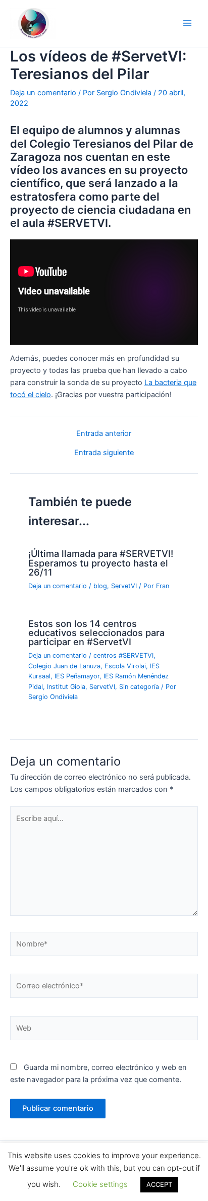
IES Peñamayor (77, 676)
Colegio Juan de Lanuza (64, 666)
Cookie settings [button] (100, 1184)
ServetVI (124, 586)
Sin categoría (139, 686)
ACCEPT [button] (159, 1184)
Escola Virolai (125, 666)
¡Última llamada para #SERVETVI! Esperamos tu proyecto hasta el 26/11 (100, 562)
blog (100, 586)
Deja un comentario (43, 92)
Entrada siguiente (104, 453)
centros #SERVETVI (123, 655)
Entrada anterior (103, 433)
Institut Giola (66, 686)
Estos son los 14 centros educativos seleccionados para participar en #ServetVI (96, 632)
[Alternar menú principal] (187, 23)
